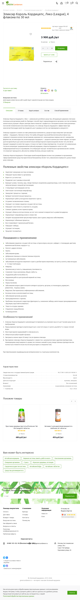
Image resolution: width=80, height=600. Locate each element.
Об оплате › (45, 93)
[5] (50, 28)
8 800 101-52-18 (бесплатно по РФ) (21, 543)
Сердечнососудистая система (15, 466)
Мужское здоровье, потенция (43, 462)
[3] (46, 28)
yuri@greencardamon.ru (40, 543)
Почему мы (26, 520)
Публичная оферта (9, 534)
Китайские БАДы (35, 466)
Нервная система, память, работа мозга (36, 458)
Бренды (25, 512)
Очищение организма (12, 462)
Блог (43, 516)
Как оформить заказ (10, 523)
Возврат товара (8, 517)
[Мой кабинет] (61, 3)
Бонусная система (9, 520)
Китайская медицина (12, 458)
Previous (72, 401)
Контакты (25, 517)
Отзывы (25, 514)
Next (75, 401)
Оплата (5, 512)
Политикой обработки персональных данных (18, 596)
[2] (44, 28)
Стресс (26, 462)
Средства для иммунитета (14, 470)
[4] (48, 28)
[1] (42, 28)
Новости (44, 513)
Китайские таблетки (53, 466)
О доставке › (7, 90)
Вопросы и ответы (9, 526)
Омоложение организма (62, 458)
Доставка (6, 514)
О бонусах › (7, 102)
